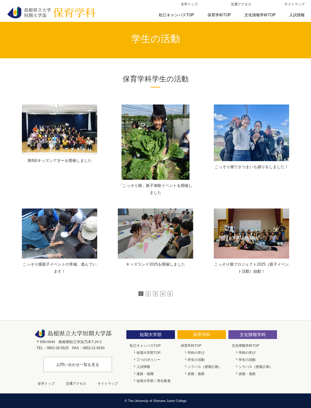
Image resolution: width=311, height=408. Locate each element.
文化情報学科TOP (260, 15)
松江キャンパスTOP (176, 15)
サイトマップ (294, 4)
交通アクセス (241, 4)
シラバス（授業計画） (205, 367)
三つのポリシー (148, 360)
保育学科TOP (219, 15)
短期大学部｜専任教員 (154, 381)
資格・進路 (196, 374)
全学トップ (189, 4)
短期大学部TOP (149, 353)
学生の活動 (196, 360)
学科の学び (196, 353)
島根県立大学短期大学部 (51, 12)
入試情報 (297, 15)
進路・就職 (145, 374)
